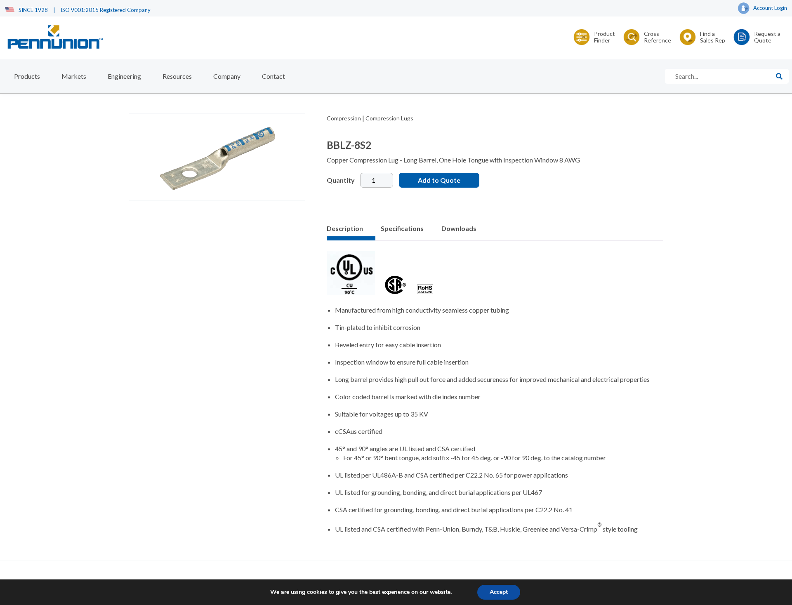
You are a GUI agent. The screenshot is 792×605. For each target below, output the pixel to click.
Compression (344, 118)
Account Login (770, 8)
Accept (499, 592)
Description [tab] (345, 228)
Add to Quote (439, 180)
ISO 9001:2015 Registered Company (106, 10)
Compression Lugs (389, 118)
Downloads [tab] (458, 228)
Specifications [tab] (402, 228)
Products (27, 76)
